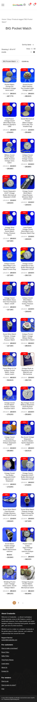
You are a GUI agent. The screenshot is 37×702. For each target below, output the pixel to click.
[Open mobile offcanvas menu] (2, 5)
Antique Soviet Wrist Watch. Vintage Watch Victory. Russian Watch (27, 301)
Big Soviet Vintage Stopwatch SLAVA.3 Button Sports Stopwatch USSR (27, 441)
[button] (31, 52)
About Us (4, 667)
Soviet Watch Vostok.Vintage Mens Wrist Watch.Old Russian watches (9, 547)
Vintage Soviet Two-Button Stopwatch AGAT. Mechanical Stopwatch (9, 477)
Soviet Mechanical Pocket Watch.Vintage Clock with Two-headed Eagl (27, 122)
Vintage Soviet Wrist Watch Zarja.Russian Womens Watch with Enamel (27, 195)
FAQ (2, 689)
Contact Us (4, 671)
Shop (9, 19)
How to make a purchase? (9, 648)
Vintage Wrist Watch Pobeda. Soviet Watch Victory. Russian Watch (9, 231)
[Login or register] (24, 5)
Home (4, 19)
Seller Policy (5, 656)
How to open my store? (8, 685)
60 (35, 49)
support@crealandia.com (9, 640)
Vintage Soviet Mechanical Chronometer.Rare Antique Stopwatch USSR (9, 441)
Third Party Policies (7, 660)
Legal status (5, 663)
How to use (4, 681)
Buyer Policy (5, 652)
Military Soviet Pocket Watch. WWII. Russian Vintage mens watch (9, 159)
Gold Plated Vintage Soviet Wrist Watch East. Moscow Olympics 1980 (9, 122)
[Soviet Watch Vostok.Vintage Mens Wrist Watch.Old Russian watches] (9, 535)
